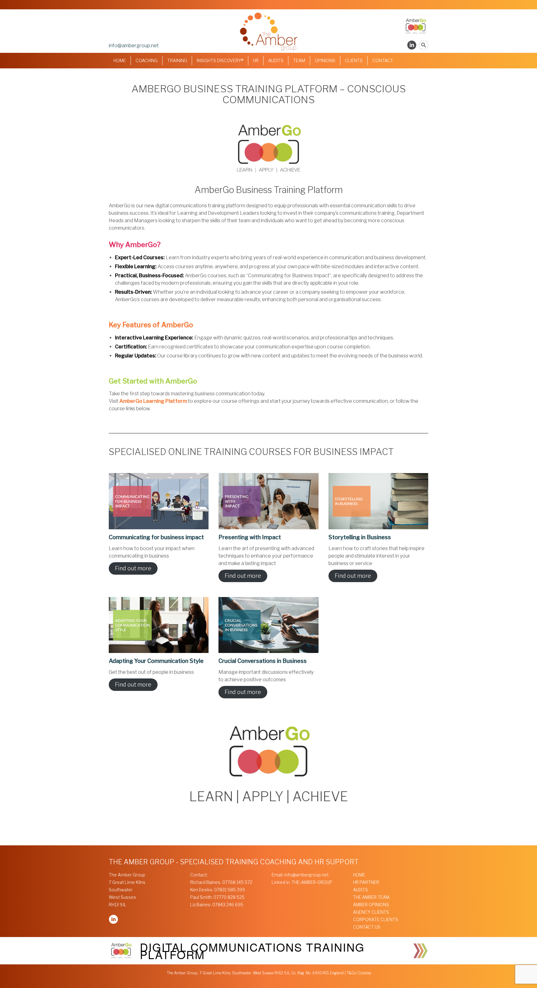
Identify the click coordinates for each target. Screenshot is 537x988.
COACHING (146, 60)
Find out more (133, 568)
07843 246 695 (227, 904)
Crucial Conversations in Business (262, 661)
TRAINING (177, 60)
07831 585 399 (229, 889)
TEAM (299, 60)
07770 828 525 (229, 897)
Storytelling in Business (359, 537)
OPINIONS (325, 60)
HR (256, 60)
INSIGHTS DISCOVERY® (220, 60)
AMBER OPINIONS (371, 904)
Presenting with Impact (249, 537)
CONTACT (382, 60)
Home (119, 60)
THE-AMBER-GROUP (311, 882)
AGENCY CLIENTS (371, 912)
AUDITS (275, 60)
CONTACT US (366, 927)
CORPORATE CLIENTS (375, 919)
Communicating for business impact (156, 537)
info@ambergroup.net (134, 45)
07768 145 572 (237, 882)
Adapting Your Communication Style (156, 661)
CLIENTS (354, 60)
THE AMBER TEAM (371, 897)
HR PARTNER (366, 882)
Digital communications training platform (252, 950)
